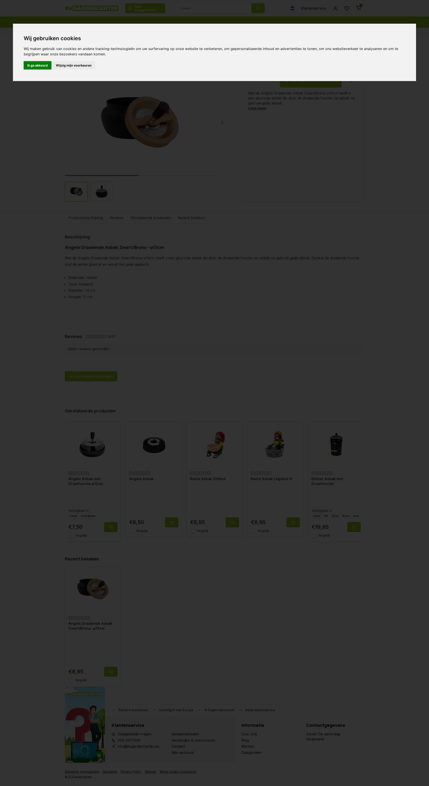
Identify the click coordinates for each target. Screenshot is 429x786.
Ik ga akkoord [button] (37, 65)
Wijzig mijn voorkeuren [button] (74, 65)
